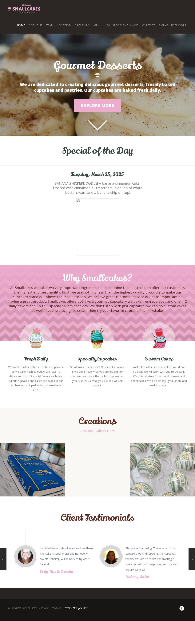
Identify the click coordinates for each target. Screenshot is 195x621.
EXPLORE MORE (97, 105)
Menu (97, 25)
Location (64, 25)
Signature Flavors (172, 25)
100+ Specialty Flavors (121, 25)
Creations (82, 25)
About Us (35, 25)
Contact (148, 25)
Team (50, 25)
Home (21, 25)
